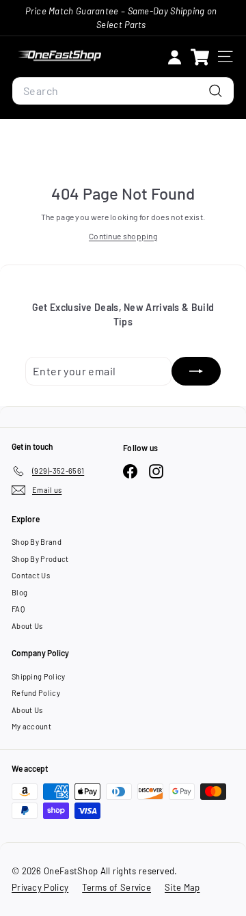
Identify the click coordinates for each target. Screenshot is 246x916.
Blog (19, 592)
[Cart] (199, 56)
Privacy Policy (40, 887)
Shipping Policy (39, 676)
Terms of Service (116, 887)
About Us (27, 625)
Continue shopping (123, 236)
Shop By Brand (37, 541)
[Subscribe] (196, 371)
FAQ (18, 608)
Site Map (182, 887)
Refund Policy (36, 692)
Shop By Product (40, 558)
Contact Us (31, 575)
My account (31, 726)
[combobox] (123, 91)
